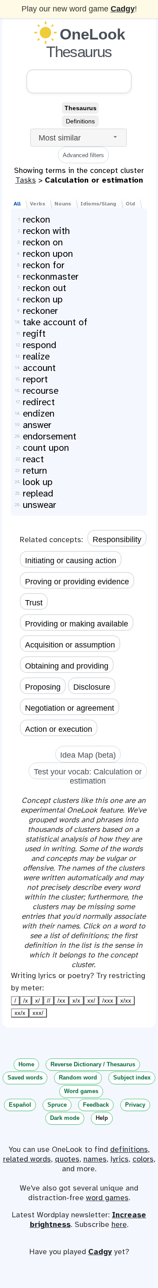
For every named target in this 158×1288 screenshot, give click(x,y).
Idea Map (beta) (88, 755)
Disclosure (91, 687)
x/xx (125, 1000)
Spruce (57, 1104)
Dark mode (64, 1118)
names (95, 1159)
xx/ (91, 1000)
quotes (67, 1159)
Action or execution (58, 729)
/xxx (107, 1000)
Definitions (80, 121)
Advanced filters (83, 155)
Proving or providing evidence (77, 581)
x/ (37, 1000)
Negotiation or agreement (69, 708)
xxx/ (37, 1013)
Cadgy (123, 8)
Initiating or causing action (70, 560)
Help (102, 1118)
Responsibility (117, 539)
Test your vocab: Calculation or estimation (88, 773)
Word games (81, 1091)
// (48, 1000)
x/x (76, 1000)
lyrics (120, 1159)
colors (143, 1159)
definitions (129, 1149)
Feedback (96, 1104)
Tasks (25, 180)
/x (25, 1000)
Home (26, 1064)
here (119, 1224)
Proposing (43, 687)
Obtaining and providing (66, 666)
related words (27, 1159)
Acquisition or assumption (70, 644)
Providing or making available (76, 623)
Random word (78, 1077)
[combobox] (78, 138)
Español (20, 1104)
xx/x (19, 1013)
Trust (34, 602)
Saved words (25, 1077)
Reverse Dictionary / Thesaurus (92, 1064)
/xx (61, 1000)
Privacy (135, 1104)
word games (107, 1197)
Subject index (132, 1077)
